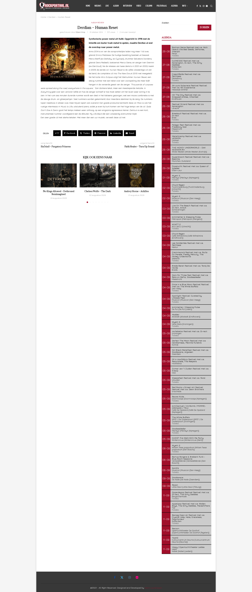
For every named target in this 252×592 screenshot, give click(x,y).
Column (148, 6)
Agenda (174, 6)
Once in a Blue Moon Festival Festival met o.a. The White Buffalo (190, 285)
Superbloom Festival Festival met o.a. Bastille (190, 158)
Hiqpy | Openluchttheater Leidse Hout (188, 548)
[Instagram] (203, 6)
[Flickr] (207, 6)
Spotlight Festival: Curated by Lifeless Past (187, 296)
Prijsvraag (162, 6)
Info (184, 6)
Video (138, 6)
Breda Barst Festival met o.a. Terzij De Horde (191, 266)
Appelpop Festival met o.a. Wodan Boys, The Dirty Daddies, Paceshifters (191, 504)
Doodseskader (179, 428)
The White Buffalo (181, 417)
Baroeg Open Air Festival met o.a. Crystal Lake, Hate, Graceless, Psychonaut (188, 517)
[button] (44, 183)
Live (107, 6)
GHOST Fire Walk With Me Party (188, 438)
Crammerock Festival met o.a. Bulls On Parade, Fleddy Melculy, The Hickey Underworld (189, 254)
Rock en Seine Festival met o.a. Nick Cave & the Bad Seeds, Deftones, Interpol (189, 49)
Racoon (175, 528)
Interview (127, 6)
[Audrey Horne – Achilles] (136, 175)
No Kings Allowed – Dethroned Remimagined (58, 193)
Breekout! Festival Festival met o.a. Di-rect (189, 114)
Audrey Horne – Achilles (136, 191)
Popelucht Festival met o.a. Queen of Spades (190, 167)
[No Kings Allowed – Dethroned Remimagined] (59, 175)
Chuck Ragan (178, 185)
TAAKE (175, 537)
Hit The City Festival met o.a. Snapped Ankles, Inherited (186, 96)
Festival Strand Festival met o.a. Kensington (188, 105)
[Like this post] (58, 133)
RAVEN (175, 468)
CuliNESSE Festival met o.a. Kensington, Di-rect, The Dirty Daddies (187, 62)
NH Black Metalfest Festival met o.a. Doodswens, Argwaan (190, 351)
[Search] (211, 6)
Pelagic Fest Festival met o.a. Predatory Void (186, 126)
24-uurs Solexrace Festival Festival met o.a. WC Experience (189, 86)
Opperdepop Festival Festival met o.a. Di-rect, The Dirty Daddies (190, 493)
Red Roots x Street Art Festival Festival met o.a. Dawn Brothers (188, 388)
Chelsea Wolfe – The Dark (97, 191)
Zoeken (165, 22)
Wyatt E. (176, 175)
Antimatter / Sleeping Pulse (186, 307)
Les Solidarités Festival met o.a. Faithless (187, 244)
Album (116, 6)
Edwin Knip (80, 32)
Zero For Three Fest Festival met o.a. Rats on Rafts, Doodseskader (190, 276)
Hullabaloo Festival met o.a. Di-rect (189, 331)
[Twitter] (200, 6)
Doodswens (177, 477)
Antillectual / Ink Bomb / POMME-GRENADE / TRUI (189, 407)
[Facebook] (197, 6)
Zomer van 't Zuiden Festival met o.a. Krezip (190, 369)
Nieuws (97, 6)
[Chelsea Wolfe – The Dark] (98, 175)
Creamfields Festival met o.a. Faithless (186, 75)
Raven (175, 485)
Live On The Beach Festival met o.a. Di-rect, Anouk (189, 206)
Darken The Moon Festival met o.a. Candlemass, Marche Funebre (189, 341)
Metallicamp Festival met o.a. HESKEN (186, 137)
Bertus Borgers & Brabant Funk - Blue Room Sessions (188, 457)
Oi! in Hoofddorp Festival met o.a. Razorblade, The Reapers (188, 360)
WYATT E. (176, 224)
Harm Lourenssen (153, 587)
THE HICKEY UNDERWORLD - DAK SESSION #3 (189, 148)
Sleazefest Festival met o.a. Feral (188, 378)
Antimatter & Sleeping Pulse (186, 217)
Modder (175, 314)
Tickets (175, 55)
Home (88, 6)
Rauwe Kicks (178, 396)
